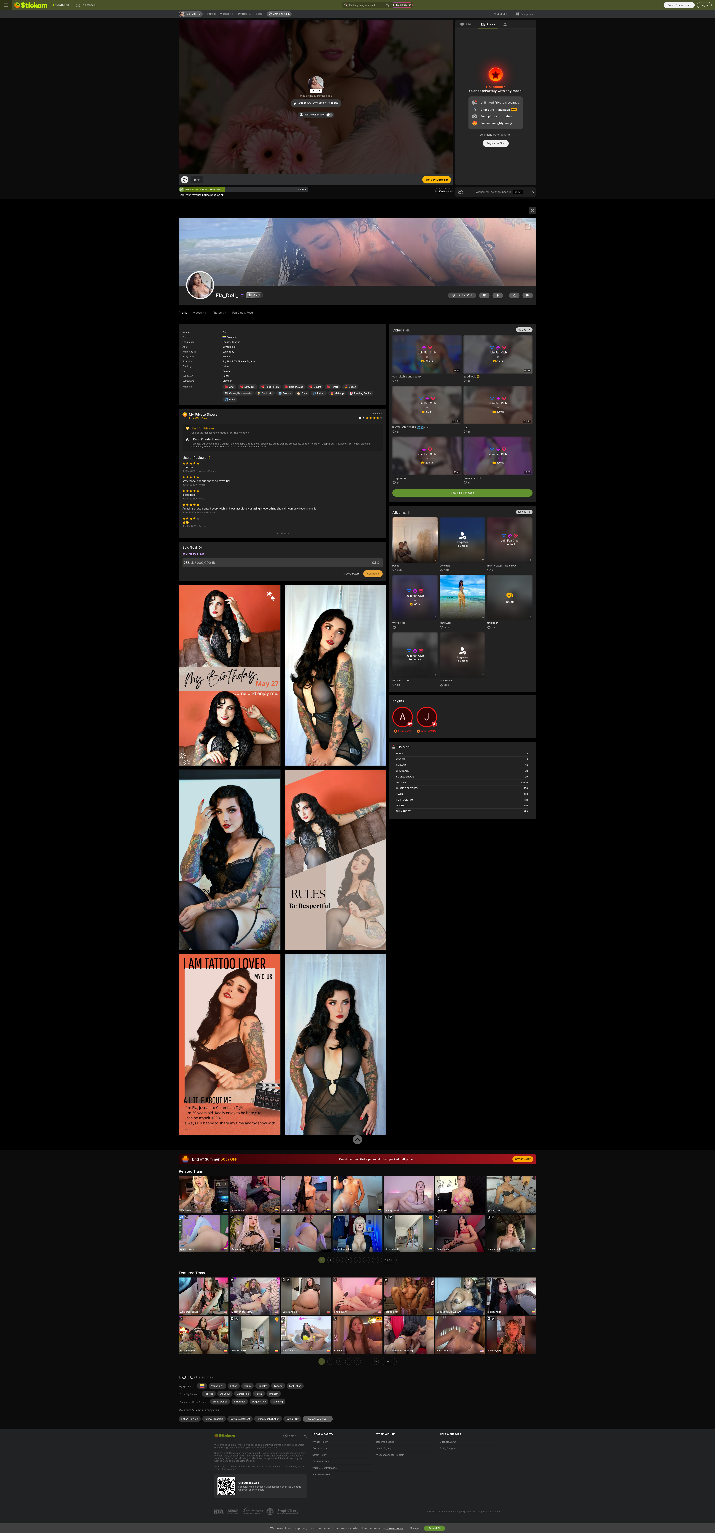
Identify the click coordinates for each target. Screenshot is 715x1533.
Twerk (335, 386)
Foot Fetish (272, 386)
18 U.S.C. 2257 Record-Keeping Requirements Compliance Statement (463, 1511)
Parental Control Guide (324, 1468)
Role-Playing (296, 386)
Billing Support (448, 1448)
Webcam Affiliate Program (390, 1455)
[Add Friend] (514, 295)
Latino (320, 393)
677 (446, 685)
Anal (231, 386)
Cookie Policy (394, 1528)
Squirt (317, 386)
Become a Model (385, 1442)
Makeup (339, 393)
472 (446, 627)
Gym (304, 393)
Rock (232, 399)
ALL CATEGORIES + (318, 1418)
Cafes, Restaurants (240, 393)
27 (493, 627)
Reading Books (362, 393)
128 (446, 570)
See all (522, 329)
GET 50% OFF (523, 1159)
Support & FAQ (448, 1442)
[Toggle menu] (6, 5)
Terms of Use (319, 1448)
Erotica (287, 393)
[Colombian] (202, 1386)
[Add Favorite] (184, 179)
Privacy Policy (320, 1442)
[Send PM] (527, 295)
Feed (259, 13)
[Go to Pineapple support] (270, 1511)
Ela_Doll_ (186, 1377)
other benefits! (502, 134)
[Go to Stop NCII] (288, 1511)
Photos (245, 13)
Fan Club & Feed (242, 312)
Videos (226, 13)
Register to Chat (496, 143)
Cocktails (267, 393)
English (292, 1435)
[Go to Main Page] (30, 5)
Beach (352, 386)
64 (398, 685)
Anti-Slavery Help (321, 1474)
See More (281, 533)
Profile (211, 13)
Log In (704, 5)
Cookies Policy (320, 1461)
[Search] (387, 5)
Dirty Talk (249, 386)
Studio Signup (384, 1448)
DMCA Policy (319, 1455)
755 (399, 570)
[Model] (532, 210)
